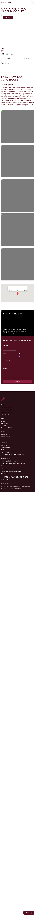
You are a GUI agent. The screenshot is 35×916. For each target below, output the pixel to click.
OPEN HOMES (5, 423)
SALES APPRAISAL (6, 408)
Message (5, 368)
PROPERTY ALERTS (6, 427)
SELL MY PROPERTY (6, 410)
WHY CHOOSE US (6, 412)
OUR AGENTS (5, 414)
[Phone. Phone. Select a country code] (21, 356)
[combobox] (17, 364)
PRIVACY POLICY (5, 483)
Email (5, 353)
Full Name (6, 345)
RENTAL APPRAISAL (6, 439)
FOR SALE (4, 421)
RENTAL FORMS (5, 437)
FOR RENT (4, 435)
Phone (20, 353)
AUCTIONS (4, 425)
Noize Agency (17, 488)
